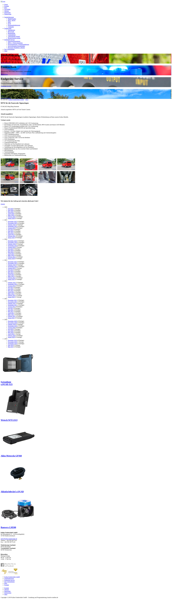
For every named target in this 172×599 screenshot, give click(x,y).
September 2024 (12, 245)
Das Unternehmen (9, 49)
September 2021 (12, 305)
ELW (9, 23)
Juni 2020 (10, 331)
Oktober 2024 (12, 244)
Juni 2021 (10, 310)
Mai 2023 (10, 273)
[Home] (3, 1)
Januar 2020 (11, 337)
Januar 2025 (11, 237)
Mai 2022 (10, 290)
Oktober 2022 (12, 282)
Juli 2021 (10, 308)
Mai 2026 (10, 212)
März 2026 (11, 215)
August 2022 (11, 286)
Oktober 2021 (12, 303)
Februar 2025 (11, 236)
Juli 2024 (10, 249)
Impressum (7, 12)
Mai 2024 (10, 252)
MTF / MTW (11, 20)
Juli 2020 (10, 329)
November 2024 (12, 242)
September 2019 (12, 343)
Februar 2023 (11, 278)
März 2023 (11, 276)
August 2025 (11, 228)
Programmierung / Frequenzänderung (18, 44)
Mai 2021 (10, 311)
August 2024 (11, 247)
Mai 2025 (10, 233)
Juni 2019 (10, 345)
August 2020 (11, 327)
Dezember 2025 (12, 221)
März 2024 (11, 255)
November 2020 (12, 323)
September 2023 (12, 266)
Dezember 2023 (12, 261)
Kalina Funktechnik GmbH (16, 99)
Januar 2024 (11, 258)
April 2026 (11, 213)
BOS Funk (11, 31)
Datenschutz (7, 14)
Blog (5, 7)
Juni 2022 (10, 289)
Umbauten (11, 27)
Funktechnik (7, 28)
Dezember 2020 (12, 321)
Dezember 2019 (12, 340)
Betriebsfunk (11, 33)
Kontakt (6, 6)
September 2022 (12, 284)
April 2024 (11, 253)
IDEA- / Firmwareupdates (15, 43)
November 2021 (12, 302)
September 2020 (12, 326)
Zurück (3, 204)
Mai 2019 (10, 347)
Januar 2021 (11, 318)
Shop (5, 51)
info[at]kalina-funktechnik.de (9, 539)
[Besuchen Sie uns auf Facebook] (9, 565)
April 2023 (11, 274)
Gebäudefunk (12, 35)
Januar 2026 (11, 218)
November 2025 (12, 223)
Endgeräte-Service (9, 39)
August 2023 (11, 268)
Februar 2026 (11, 216)
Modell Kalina (12, 19)
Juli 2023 (10, 269)
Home (6, 4)
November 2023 (12, 263)
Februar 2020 (11, 335)
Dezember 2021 (12, 300)
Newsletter (7, 9)
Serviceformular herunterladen (16, 46)
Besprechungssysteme (14, 38)
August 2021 (11, 306)
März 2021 (11, 314)
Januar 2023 (11, 279)
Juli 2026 (10, 208)
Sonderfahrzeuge (9, 17)
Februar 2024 (11, 257)
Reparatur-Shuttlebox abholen (16, 47)
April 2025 (11, 234)
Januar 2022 (11, 297)
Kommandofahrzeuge (14, 25)
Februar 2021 (11, 316)
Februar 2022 (11, 295)
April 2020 (11, 334)
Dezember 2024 (12, 241)
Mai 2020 (10, 332)
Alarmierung (11, 30)
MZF (9, 22)
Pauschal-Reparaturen (14, 41)
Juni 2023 (10, 271)
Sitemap (6, 11)
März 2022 (11, 294)
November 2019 (12, 342)
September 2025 (12, 226)
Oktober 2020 (12, 324)
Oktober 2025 (12, 225)
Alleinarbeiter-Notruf (14, 36)
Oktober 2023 (12, 265)
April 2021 (11, 313)
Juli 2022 (10, 287)
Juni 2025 (10, 231)
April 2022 (11, 292)
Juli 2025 (10, 229)
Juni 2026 (10, 210)
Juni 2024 (10, 250)
